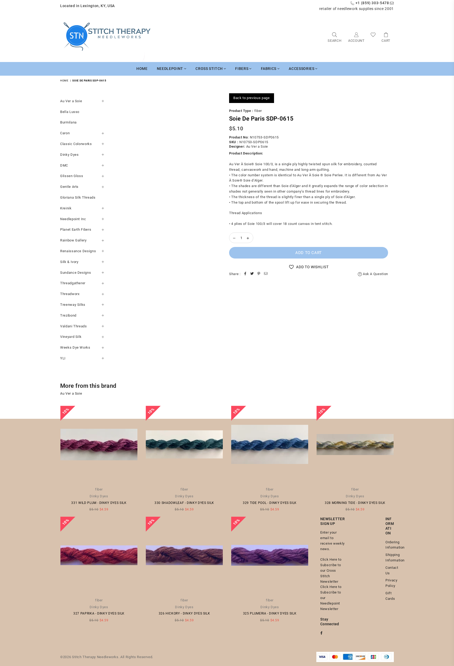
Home (142, 68)
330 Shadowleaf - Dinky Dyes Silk (184, 503)
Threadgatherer (72, 283)
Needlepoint (170, 68)
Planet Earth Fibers (75, 229)
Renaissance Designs (78, 251)
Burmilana (68, 122)
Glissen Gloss (71, 176)
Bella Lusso (69, 112)
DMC (64, 165)
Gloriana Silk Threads (78, 197)
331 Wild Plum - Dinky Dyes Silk (98, 503)
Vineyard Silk (70, 337)
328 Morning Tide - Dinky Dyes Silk (355, 503)
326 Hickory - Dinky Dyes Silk (184, 613)
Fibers (242, 68)
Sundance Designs (75, 273)
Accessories (302, 68)
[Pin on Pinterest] (259, 274)
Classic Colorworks (76, 144)
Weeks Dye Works (75, 347)
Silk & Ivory (69, 262)
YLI (63, 358)
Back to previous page (251, 98)
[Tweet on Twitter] (252, 274)
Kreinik (66, 208)
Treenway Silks (72, 305)
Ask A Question (375, 274)
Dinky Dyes (69, 155)
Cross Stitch (209, 68)
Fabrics (269, 68)
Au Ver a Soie (71, 101)
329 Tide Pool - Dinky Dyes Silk (270, 503)
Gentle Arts (69, 187)
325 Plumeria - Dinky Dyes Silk (270, 613)
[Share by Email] (265, 274)
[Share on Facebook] (245, 274)
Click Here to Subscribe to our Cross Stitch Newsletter (330, 570)
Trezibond (68, 315)
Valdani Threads (73, 326)
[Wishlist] (373, 37)
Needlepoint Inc (73, 219)
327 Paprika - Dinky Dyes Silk (99, 613)
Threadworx (70, 294)
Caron (65, 133)
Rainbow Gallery (73, 240)
